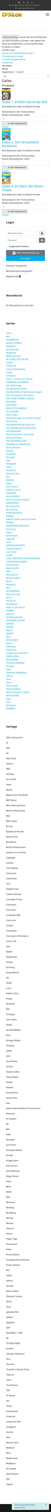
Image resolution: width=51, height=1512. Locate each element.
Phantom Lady (13, 594)
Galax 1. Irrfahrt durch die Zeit (24, 102)
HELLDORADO (13, 496)
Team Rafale (12, 659)
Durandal (10, 454)
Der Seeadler (12, 411)
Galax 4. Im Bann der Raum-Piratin (23, 188)
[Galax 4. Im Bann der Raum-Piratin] (25, 178)
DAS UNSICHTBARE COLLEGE (20, 398)
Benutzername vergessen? (19, 271)
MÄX (8, 571)
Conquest (11, 375)
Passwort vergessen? (16, 265)
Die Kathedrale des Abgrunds (20, 424)
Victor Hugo (12, 685)
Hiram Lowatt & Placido (17, 499)
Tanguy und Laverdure (17, 653)
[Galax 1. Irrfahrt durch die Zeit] (25, 94)
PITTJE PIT (11, 600)
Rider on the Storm (15, 607)
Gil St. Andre (12, 486)
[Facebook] (19, 2)
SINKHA (10, 633)
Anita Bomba (12, 349)
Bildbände (11, 352)
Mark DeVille (12, 564)
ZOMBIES (10, 708)
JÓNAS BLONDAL (14, 512)
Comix (9, 372)
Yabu (8, 698)
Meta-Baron (12, 574)
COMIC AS (11, 365)
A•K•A (9, 333)
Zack (8, 702)
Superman (11, 649)
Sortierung (7, 62)
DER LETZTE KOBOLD (16, 408)
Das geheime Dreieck (16, 388)
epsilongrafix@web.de (26, 8)
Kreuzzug (10, 529)
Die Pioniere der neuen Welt (20, 434)
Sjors (8, 636)
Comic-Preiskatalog (15, 369)
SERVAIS (10, 623)
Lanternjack (12, 535)
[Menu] (47, 14)
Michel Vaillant (13, 578)
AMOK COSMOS (14, 343)
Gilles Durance (13, 489)
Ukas (8, 679)
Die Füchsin (11, 421)
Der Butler (11, 401)
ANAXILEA (11, 346)
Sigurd (9, 630)
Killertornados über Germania (21, 519)
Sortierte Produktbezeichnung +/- (18, 53)
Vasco (9, 682)
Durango (10, 457)
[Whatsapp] (32, 2)
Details (5, 126)
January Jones (12, 506)
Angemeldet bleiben (19, 246)
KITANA (9, 522)
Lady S (9, 532)
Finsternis (11, 470)
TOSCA (9, 675)
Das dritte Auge (13, 385)
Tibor (8, 669)
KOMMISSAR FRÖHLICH (17, 525)
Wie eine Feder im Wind (17, 692)
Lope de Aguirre (14, 548)
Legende (10, 538)
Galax (9, 483)
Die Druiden (12, 414)
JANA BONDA (12, 502)
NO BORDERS (12, 591)
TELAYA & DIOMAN (15, 662)
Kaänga (9, 516)
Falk (8, 460)
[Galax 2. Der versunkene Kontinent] (25, 134)
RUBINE (10, 610)
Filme (8, 467)
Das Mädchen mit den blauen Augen (24, 392)
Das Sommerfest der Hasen (19, 395)
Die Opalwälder (13, 431)
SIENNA (9, 627)
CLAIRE (9, 362)
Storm (9, 643)
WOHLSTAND (12, 695)
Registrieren (12, 276)
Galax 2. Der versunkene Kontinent (20, 144)
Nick (8, 587)
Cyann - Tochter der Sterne (19, 378)
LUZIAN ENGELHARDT (16, 561)
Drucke (9, 450)
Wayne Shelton (13, 689)
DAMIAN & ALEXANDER (17, 382)
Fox (7, 476)
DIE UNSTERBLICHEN (16, 440)
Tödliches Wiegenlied (16, 672)
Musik (9, 581)
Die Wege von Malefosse (18, 444)
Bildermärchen (13, 356)
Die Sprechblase (14, 437)
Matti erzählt (12, 568)
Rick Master (12, 604)
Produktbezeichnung (12, 56)
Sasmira (10, 613)
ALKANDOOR (12, 339)
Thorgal (10, 666)
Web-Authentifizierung (27, 252)
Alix (7, 336)
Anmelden (26, 258)
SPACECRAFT (12, 640)
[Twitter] (23, 2)
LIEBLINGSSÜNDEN (15, 545)
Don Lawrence (13, 447)
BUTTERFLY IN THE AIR (17, 359)
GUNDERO (11, 493)
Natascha (10, 584)
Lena (8, 542)
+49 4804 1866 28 (17, 5)
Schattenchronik (14, 617)
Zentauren (11, 705)
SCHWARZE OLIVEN (15, 620)
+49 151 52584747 (34, 5)
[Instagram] (28, 2)
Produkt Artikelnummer (14, 59)
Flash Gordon (12, 473)
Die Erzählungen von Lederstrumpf (23, 418)
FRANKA (10, 480)
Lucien (9, 555)
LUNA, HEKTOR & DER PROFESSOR (23, 558)
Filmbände (11, 463)
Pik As (9, 597)
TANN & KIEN (12, 656)
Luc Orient (11, 551)
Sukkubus (11, 646)
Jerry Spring (12, 509)
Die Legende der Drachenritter (21, 427)
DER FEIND (11, 405)
